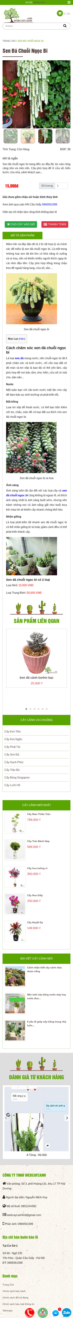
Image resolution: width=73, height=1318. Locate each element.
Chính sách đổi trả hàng (15, 1297)
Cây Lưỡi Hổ (12, 785)
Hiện (22, 339)
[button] (26, 709)
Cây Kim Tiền (12, 731)
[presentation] (5, 1118)
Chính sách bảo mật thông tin (18, 1304)
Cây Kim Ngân (13, 739)
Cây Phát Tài (12, 746)
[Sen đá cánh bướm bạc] (36, 652)
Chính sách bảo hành (14, 1291)
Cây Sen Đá (11, 754)
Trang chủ (9, 41)
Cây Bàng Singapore (17, 777)
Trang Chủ (8, 1284)
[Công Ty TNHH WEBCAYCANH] (18, 14)
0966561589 (39, 2)
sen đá (19, 358)
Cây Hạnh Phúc (14, 762)
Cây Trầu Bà (12, 769)
